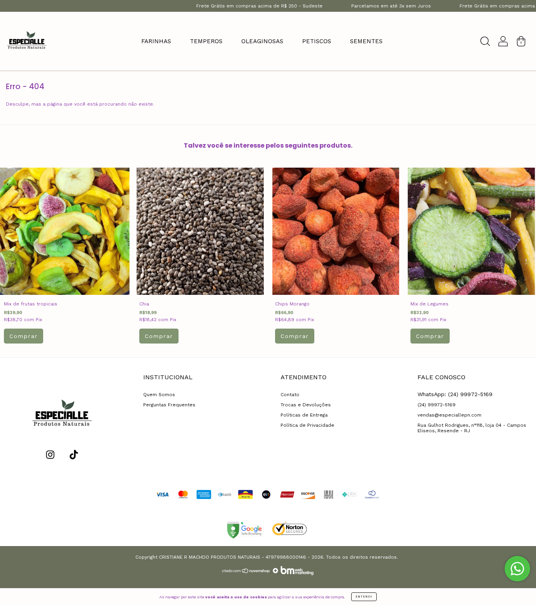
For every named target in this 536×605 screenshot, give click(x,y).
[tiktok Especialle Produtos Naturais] (73, 454)
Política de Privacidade (307, 425)
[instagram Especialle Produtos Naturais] (50, 454)
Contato (290, 394)
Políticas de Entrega (304, 415)
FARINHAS (156, 41)
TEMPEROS (206, 41)
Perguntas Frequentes (169, 405)
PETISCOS (316, 41)
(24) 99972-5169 (436, 405)
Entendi (364, 596)
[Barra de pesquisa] (485, 43)
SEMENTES (366, 41)
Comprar (23, 336)
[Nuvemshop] (246, 573)
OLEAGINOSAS (262, 41)
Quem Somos (159, 394)
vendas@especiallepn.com (449, 415)
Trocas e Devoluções (306, 405)
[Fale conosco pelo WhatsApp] (517, 568)
